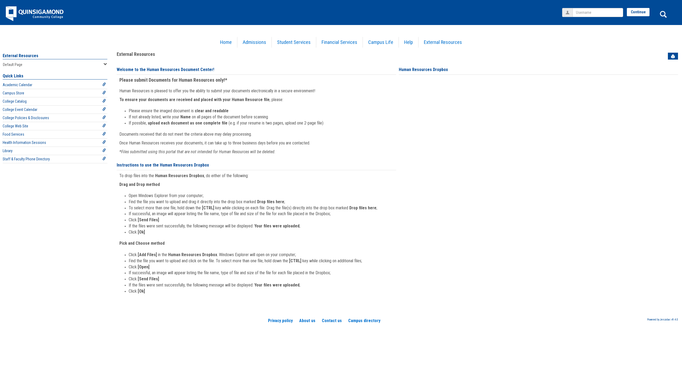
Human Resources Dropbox (423, 69)
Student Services (294, 42)
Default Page (12, 65)
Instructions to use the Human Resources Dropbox (163, 165)
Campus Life (380, 42)
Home (226, 42)
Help (408, 42)
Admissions (254, 42)
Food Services (13, 134)
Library (8, 151)
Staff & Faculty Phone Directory (26, 159)
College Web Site (15, 126)
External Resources (443, 42)
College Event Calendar (20, 109)
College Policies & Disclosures (26, 118)
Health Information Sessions (24, 142)
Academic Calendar (17, 85)
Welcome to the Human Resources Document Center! (165, 69)
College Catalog (15, 101)
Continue (638, 12)
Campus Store (13, 93)
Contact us (332, 320)
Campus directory (364, 320)
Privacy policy (280, 320)
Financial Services (339, 42)
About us (307, 320)
